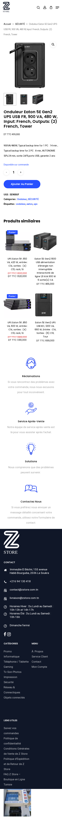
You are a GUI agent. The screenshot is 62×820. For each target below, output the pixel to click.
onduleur (20, 204)
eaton (30, 204)
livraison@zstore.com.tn (24, 598)
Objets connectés (14, 697)
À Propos (37, 651)
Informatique (11, 656)
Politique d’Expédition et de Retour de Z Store (16, 764)
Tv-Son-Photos (12, 671)
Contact (36, 661)
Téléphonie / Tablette (16, 661)
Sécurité (9, 682)
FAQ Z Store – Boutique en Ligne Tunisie (14, 779)
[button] (57, 7)
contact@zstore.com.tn (24, 589)
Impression (10, 677)
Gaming (8, 666)
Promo (8, 651)
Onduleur (22, 199)
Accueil (7, 24)
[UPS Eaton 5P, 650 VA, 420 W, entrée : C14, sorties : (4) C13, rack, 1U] (17, 241)
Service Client (40, 656)
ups (36, 204)
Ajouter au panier (22, 184)
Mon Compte (39, 666)
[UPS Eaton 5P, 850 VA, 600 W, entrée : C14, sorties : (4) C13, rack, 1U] (17, 304)
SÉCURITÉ (20, 24)
